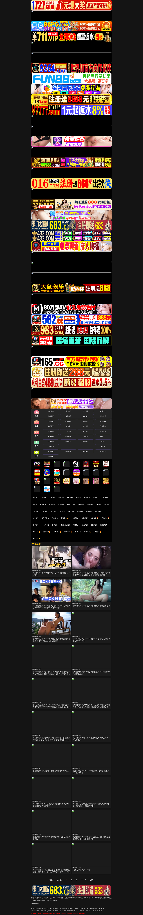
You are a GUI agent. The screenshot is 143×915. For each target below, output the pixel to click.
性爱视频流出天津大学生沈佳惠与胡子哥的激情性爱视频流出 (91, 672)
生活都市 (51, 451)
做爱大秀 (85, 525)
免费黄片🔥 (94, 518)
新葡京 (35, 504)
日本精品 (68, 416)
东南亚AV (103, 421)
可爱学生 (85, 431)
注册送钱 (87, 498)
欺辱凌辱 (51, 426)
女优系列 (68, 431)
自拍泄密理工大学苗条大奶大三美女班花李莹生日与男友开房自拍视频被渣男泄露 (51, 606)
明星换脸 (68, 436)
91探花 (68, 426)
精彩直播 (90, 504)
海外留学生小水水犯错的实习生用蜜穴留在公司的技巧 (51, 573)
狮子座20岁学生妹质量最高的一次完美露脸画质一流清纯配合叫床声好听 (91, 804)
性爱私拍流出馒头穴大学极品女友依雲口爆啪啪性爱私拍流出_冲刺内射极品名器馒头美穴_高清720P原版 (51, 673)
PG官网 (44, 498)
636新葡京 (75, 518)
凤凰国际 (61, 504)
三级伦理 (51, 416)
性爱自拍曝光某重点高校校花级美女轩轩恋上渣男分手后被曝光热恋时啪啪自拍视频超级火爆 (91, 705)
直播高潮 (81, 504)
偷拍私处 (62, 511)
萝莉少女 (103, 411)
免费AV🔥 (98, 532)
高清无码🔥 (88, 532)
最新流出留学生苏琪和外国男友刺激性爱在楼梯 (91, 605)
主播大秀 (36, 511)
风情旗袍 (51, 436)
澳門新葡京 (45, 518)
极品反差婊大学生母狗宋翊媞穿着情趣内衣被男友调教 (51, 837)
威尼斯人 (36, 498)
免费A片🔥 (47, 532)
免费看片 (76, 525)
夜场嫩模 (80, 511)
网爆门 (103, 441)
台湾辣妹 (51, 421)
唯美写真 (85, 441)
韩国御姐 (68, 421)
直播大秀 (94, 525)
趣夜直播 (71, 511)
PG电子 (78, 498)
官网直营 (61, 498)
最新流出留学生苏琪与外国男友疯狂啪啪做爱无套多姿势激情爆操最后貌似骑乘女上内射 (91, 573)
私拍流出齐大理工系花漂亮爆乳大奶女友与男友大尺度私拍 (91, 738)
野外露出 (103, 426)
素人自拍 (103, 416)
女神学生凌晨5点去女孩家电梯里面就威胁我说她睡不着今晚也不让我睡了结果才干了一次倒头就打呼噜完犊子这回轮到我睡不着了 (51, 871)
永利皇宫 (55, 518)
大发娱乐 (36, 518)
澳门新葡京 (99, 511)
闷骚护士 (103, 436)
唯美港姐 (85, 421)
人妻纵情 (85, 451)
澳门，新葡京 (65, 525)
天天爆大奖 (45, 525)
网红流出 (85, 426)
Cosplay (85, 416)
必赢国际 (52, 504)
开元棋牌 (52, 498)
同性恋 (103, 446)
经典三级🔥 (36, 532)
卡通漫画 (51, 441)
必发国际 (89, 511)
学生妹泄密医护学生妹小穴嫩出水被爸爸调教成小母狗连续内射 (91, 639)
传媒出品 (51, 446)
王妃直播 (45, 511)
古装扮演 (51, 431)
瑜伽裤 (86, 436)
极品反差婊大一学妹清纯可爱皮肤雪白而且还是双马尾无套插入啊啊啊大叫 (91, 837)
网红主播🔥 (36, 538)
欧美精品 (85, 411)
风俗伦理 (103, 451)
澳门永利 (70, 498)
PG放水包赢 (71, 504)
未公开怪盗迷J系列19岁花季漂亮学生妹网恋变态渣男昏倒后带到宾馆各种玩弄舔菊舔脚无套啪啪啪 (51, 706)
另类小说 (51, 456)
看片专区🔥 (68, 532)
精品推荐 (51, 411)
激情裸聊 (85, 518)
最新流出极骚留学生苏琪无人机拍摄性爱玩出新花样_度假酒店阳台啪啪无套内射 (51, 639)
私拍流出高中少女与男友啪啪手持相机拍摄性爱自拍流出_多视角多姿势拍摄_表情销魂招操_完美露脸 (51, 739)
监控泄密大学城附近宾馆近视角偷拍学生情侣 (51, 770)
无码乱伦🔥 (105, 518)
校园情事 (68, 451)
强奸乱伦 (68, 411)
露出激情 (68, 441)
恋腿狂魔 (103, 431)
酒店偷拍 (107, 504)
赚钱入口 (78, 532)
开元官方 (36, 525)
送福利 (105, 498)
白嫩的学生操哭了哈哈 (82, 869)
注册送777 (96, 498)
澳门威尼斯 (103, 525)
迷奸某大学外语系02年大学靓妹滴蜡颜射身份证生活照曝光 (91, 771)
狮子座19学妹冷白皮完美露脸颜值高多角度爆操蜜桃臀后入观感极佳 (51, 804)
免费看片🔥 (65, 518)
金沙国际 (55, 525)
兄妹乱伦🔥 (57, 532)
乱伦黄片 (53, 511)
